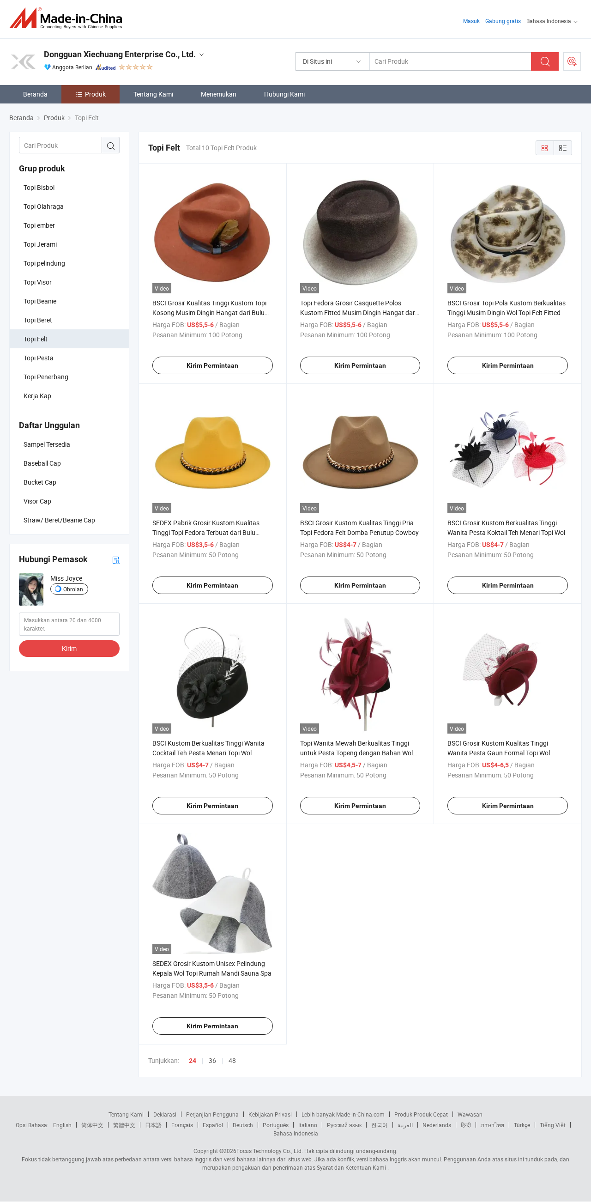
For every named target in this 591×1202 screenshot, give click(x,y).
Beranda (35, 94)
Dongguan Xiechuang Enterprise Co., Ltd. (120, 54)
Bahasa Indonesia (295, 1133)
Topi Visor (38, 282)
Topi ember (39, 225)
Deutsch (243, 1125)
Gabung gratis (503, 20)
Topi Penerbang (46, 376)
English (62, 1125)
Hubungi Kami (284, 94)
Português (276, 1125)
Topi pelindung (44, 263)
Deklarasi (164, 1114)
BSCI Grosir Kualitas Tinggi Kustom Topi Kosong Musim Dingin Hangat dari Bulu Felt (209, 312)
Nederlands (436, 1125)
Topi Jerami (40, 244)
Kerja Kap (37, 395)
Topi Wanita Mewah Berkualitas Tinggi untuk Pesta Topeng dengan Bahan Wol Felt (356, 753)
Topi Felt (36, 338)
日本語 (153, 1125)
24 (192, 1060)
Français (182, 1125)
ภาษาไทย (492, 1125)
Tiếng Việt (553, 1125)
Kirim (69, 648)
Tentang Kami (153, 94)
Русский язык (344, 1125)
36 (212, 1060)
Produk (95, 94)
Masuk (471, 20)
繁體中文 (124, 1125)
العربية (405, 1125)
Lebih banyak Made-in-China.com (343, 1114)
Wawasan (470, 1114)
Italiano (307, 1125)
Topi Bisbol (39, 187)
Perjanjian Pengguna (212, 1114)
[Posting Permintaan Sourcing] (572, 61)
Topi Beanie (40, 301)
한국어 (379, 1125)
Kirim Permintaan (212, 365)
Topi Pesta (39, 357)
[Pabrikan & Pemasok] (68, 18)
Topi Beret (38, 320)
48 (232, 1060)
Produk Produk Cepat (421, 1114)
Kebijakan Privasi (270, 1114)
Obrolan (73, 589)
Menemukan (218, 94)
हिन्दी (466, 1125)
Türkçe (522, 1125)
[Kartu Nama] (116, 559)
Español (213, 1125)
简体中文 (92, 1125)
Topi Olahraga (44, 206)
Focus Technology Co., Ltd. (269, 1150)
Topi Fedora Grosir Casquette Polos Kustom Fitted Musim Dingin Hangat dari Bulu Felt (358, 312)
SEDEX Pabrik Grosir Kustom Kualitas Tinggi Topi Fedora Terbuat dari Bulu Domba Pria (205, 532)
